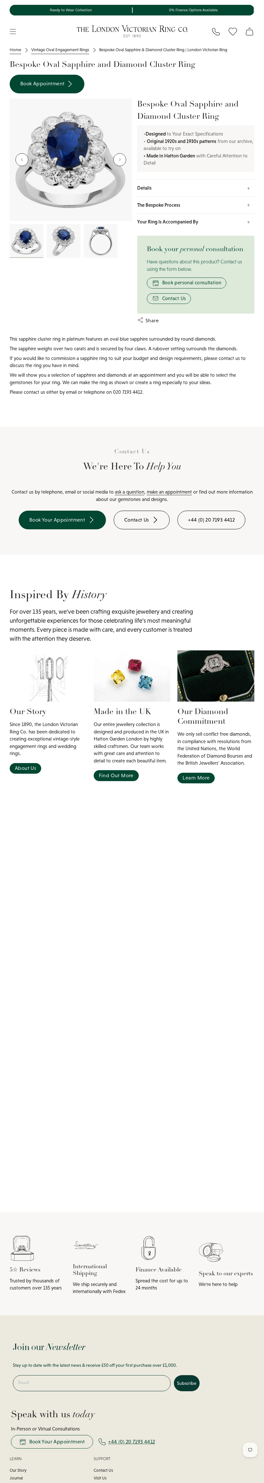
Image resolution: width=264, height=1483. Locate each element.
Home (15, 49)
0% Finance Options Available (193, 10)
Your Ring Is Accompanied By (167, 221)
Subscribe (186, 1383)
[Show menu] (12, 31)
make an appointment (169, 492)
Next (119, 159)
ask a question (129, 492)
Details (144, 188)
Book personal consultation (192, 282)
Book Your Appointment (57, 1441)
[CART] (249, 31)
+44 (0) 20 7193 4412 (131, 1441)
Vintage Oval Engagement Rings (60, 49)
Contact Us (174, 298)
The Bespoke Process (158, 205)
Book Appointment (43, 83)
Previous (21, 159)
